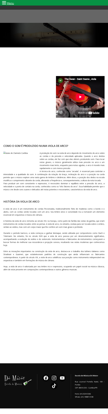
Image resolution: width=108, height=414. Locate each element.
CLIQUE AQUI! (73, 342)
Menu (10, 3)
